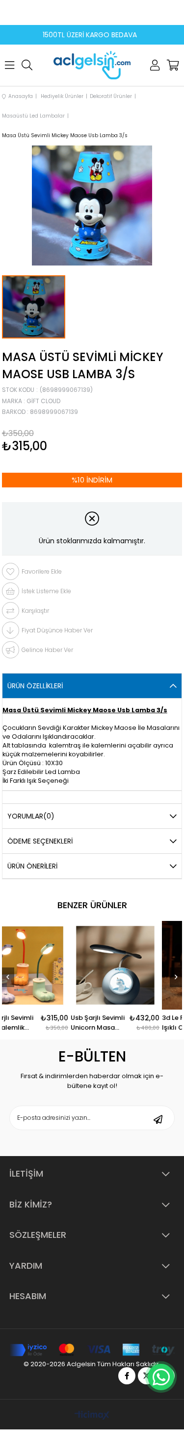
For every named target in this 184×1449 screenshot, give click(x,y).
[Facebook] (126, 1375)
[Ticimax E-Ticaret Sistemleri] (92, 1416)
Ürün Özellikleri (35, 686)
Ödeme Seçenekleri (40, 841)
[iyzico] (92, 1350)
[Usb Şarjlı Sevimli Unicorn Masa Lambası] (128, 965)
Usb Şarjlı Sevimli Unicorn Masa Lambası (111, 1023)
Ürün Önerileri (32, 866)
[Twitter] (146, 1375)
